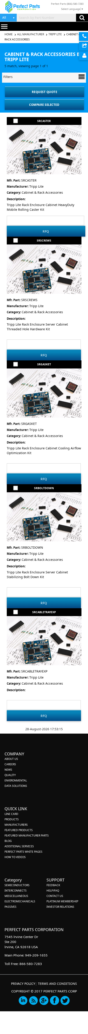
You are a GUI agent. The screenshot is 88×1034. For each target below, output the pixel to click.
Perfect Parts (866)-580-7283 (67, 3)
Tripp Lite (55, 34)
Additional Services (19, 846)
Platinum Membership (62, 901)
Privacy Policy (23, 983)
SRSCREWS (44, 240)
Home (9, 34)
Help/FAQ (52, 890)
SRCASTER (44, 121)
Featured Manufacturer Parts (27, 835)
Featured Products (19, 830)
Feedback (53, 885)
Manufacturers (16, 825)
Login (83, 55)
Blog (8, 841)
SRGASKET (44, 364)
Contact (83, 36)
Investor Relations (60, 907)
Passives (10, 907)
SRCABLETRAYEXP (44, 612)
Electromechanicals (20, 901)
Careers (10, 764)
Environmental (16, 780)
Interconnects (16, 890)
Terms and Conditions (57, 983)
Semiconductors (17, 885)
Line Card (11, 814)
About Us (11, 759)
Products (12, 819)
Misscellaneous (16, 896)
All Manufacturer (30, 34)
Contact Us (54, 896)
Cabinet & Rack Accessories (42, 192)
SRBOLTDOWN (44, 488)
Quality (10, 775)
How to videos (15, 857)
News (8, 770)
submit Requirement (83, 46)
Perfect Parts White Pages (23, 852)
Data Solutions (16, 786)
